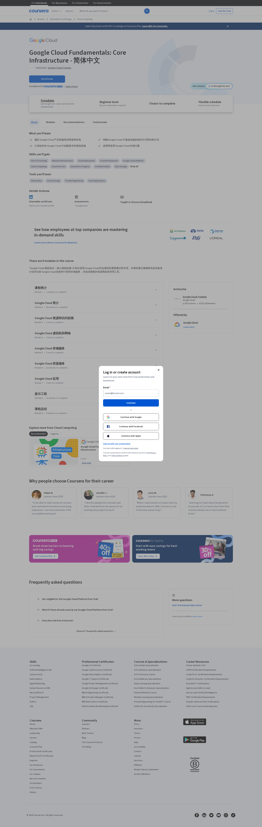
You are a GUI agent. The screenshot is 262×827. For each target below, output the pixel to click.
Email (107, 387)
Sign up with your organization (116, 443)
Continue (131, 402)
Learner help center (130, 448)
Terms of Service (117, 455)
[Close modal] (158, 370)
